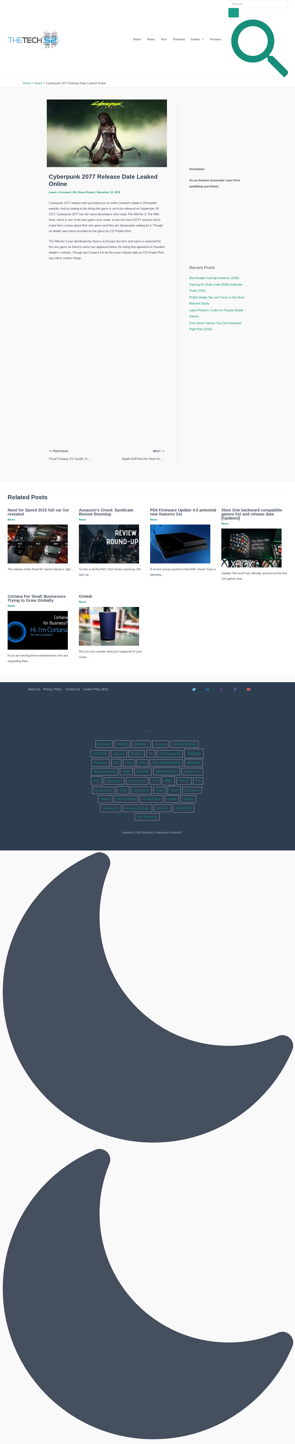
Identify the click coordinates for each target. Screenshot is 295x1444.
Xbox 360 (162, 808)
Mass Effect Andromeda (167, 762)
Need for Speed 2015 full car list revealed (38, 512)
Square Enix (141, 790)
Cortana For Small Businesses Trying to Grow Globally (37, 598)
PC (96, 781)
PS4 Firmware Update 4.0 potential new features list (183, 512)
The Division (192, 790)
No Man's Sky (192, 771)
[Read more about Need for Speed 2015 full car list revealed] (38, 543)
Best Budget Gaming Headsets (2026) (214, 278)
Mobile (126, 771)
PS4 (168, 781)
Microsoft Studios (105, 771)
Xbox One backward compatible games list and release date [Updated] (251, 514)
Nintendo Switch (166, 771)
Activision (104, 744)
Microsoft (193, 762)
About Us (34, 689)
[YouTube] (248, 689)
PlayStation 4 (114, 780)
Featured (179, 39)
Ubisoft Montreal (126, 799)
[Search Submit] (233, 12)
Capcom (119, 753)
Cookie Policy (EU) (95, 689)
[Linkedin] (208, 689)
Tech (164, 39)
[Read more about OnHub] (109, 626)
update (172, 799)
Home (137, 39)
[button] (202, 39)
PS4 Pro (184, 780)
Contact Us (72, 689)
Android (122, 744)
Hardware (100, 762)
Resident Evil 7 (103, 790)
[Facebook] (235, 689)
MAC (142, 762)
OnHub (85, 596)
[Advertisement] (107, 291)
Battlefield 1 (141, 744)
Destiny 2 (136, 753)
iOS (116, 762)
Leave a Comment (60, 192)
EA (151, 753)
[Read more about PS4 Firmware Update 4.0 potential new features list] (180, 543)
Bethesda (160, 744)
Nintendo (143, 771)
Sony (122, 790)
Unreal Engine (151, 799)
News (151, 39)
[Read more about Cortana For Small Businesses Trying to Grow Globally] (38, 630)
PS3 (155, 780)
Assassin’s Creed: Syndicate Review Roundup (106, 512)
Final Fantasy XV (170, 753)
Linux (129, 762)
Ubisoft (105, 799)
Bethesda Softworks (184, 744)
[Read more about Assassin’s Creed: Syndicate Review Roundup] (109, 543)
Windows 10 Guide (137, 808)
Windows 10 (110, 808)
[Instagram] (221, 689)
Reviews (215, 39)
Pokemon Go (137, 780)
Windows (188, 799)
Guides (195, 39)
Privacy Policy (52, 689)
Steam (160, 790)
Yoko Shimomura (147, 816)
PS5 (198, 780)
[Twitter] (194, 689)
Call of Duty (100, 753)
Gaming (194, 753)
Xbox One (183, 808)
